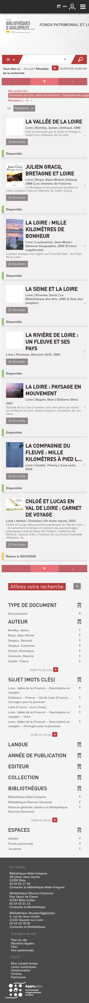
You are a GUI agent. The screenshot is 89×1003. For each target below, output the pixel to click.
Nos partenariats (22, 950)
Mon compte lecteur (24, 963)
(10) (41, 670)
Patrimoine (18, 977)
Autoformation (20, 970)
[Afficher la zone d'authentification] (73, 6)
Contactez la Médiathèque (27, 907)
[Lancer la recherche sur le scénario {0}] (79, 59)
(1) (41, 820)
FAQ (14, 947)
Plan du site (19, 940)
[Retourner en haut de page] (77, 586)
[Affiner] (44, 81)
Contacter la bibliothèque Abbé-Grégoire (37, 887)
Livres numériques (23, 967)
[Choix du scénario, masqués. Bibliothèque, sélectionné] (12, 59)
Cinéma (16, 973)
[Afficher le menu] (83, 6)
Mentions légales (22, 943)
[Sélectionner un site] (65, 7)
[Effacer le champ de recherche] (65, 59)
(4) (41, 735)
